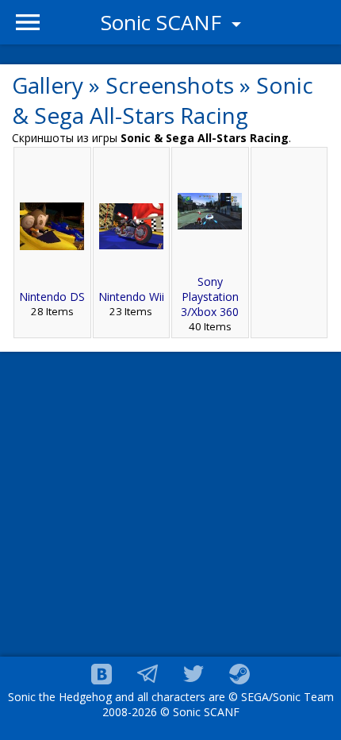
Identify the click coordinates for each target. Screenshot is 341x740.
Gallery (47, 85)
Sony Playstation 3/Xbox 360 (210, 296)
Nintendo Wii (131, 296)
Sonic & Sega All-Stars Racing (162, 100)
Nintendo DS (52, 296)
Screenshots (169, 85)
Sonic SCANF (164, 22)
